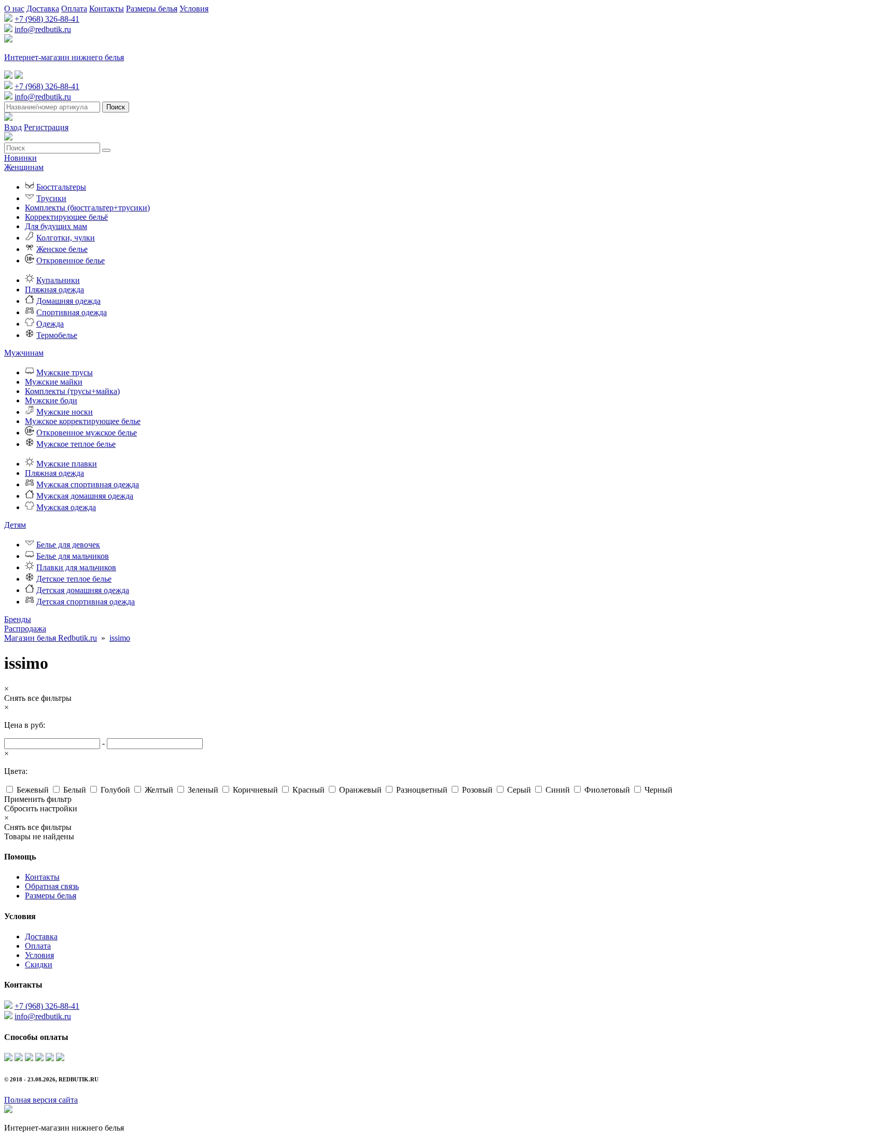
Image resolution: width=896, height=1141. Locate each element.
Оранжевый (360, 789)
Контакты (106, 8)
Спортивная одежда (71, 312)
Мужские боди (51, 400)
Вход (13, 127)
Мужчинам (24, 352)
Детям (15, 524)
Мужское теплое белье (76, 444)
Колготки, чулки (65, 237)
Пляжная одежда (54, 289)
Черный (659, 789)
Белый (74, 789)
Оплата (74, 8)
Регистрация (46, 127)
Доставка (42, 8)
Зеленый (203, 789)
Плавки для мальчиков (76, 567)
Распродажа (25, 628)
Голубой (115, 789)
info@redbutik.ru (43, 29)
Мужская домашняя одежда (84, 495)
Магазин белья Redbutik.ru (50, 637)
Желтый (159, 789)
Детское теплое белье (73, 578)
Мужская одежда (66, 507)
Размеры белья (151, 8)
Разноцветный (421, 789)
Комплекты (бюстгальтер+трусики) (87, 207)
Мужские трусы (64, 372)
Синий (557, 789)
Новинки (20, 157)
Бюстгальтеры (61, 186)
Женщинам (24, 167)
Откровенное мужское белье (86, 432)
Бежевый (33, 789)
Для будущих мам (56, 226)
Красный (308, 789)
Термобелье (56, 335)
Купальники (58, 280)
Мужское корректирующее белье (83, 421)
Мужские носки (64, 411)
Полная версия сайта (41, 1099)
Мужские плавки (66, 463)
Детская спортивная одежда (85, 601)
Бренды (17, 619)
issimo (119, 637)
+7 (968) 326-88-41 (47, 19)
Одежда (50, 323)
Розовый (477, 789)
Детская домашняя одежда (82, 590)
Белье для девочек (68, 544)
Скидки (38, 964)
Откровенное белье (70, 260)
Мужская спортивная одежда (87, 484)
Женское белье (62, 249)
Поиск (115, 107)
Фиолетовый (607, 789)
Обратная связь (52, 886)
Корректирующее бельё (66, 217)
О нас (14, 8)
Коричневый (255, 789)
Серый (519, 789)
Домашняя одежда (68, 301)
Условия (193, 8)
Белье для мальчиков (72, 556)
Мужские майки (53, 381)
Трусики (51, 198)
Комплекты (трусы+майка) (72, 391)
